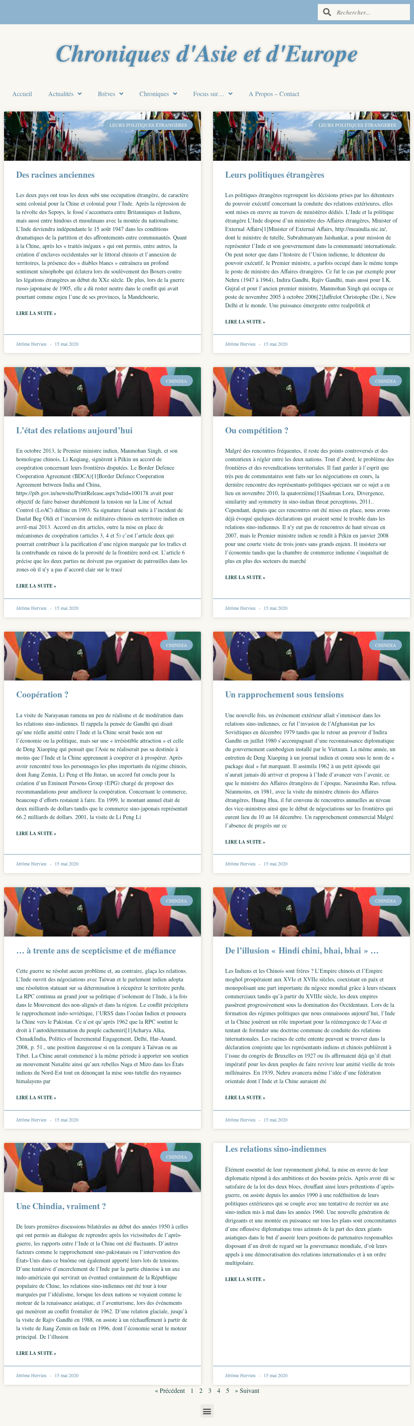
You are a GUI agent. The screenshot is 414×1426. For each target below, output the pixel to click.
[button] (207, 1411)
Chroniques (154, 93)
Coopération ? (42, 694)
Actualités (61, 93)
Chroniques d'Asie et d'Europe (207, 52)
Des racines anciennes (55, 174)
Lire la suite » (36, 313)
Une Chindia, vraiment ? (61, 1206)
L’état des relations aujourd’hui (74, 430)
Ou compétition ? (257, 430)
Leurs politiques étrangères (274, 174)
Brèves (106, 93)
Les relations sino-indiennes (275, 1148)
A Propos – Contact (274, 93)
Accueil (22, 93)
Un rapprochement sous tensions (284, 694)
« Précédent (170, 1390)
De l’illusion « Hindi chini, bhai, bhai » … (302, 950)
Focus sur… (208, 93)
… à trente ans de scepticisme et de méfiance (96, 950)
